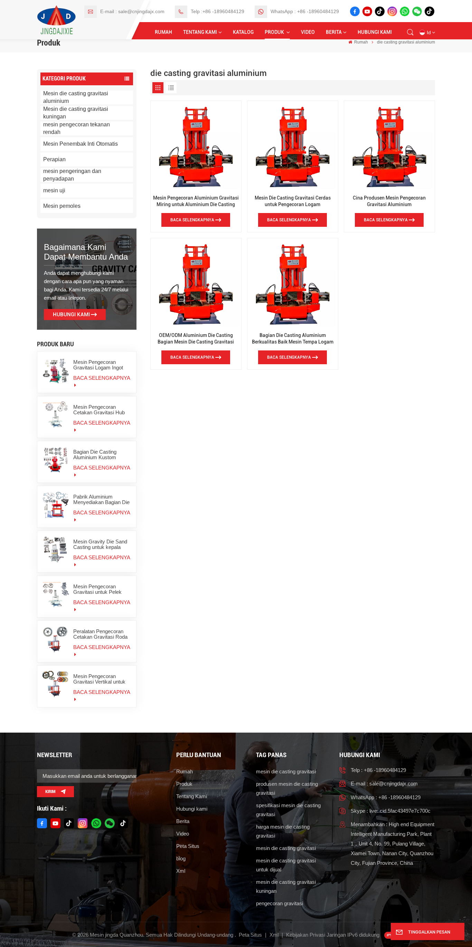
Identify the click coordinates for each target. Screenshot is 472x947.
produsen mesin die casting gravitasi (287, 788)
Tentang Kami (200, 32)
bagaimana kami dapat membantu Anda (86, 251)
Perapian (54, 159)
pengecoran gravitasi (279, 903)
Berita (334, 32)
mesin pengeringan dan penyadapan (72, 175)
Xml (180, 871)
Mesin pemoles (62, 206)
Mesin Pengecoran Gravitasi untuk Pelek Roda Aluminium (97, 589)
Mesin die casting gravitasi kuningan (75, 112)
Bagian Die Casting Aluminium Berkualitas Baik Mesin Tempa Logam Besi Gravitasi (292, 338)
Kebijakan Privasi (305, 935)
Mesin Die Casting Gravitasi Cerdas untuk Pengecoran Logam (293, 201)
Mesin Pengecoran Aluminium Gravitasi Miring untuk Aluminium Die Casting (196, 201)
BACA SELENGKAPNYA (101, 378)
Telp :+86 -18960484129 (217, 11)
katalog (243, 32)
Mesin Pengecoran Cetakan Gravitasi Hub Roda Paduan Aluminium (101, 409)
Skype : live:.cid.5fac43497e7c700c (391, 811)
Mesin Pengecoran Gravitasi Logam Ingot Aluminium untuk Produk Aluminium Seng (101, 364)
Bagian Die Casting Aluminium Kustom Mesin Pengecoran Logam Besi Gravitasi (97, 454)
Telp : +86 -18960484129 (378, 770)
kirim (50, 791)
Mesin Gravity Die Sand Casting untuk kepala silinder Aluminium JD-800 (100, 544)
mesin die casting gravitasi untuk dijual (286, 865)
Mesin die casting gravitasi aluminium (75, 97)
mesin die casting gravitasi (286, 771)
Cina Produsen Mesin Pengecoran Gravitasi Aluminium (389, 201)
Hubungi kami (375, 32)
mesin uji (54, 190)
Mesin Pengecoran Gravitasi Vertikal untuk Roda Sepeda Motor (99, 679)
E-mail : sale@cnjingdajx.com (132, 11)
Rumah (163, 32)
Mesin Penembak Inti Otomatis (80, 144)
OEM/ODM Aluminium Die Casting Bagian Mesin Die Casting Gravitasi (196, 338)
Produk (275, 32)
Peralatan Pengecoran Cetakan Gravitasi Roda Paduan (100, 634)
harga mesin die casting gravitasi (283, 831)
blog (181, 858)
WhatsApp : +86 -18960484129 (305, 11)
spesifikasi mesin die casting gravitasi (288, 809)
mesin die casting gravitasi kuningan (286, 886)
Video (308, 32)
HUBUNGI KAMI (71, 314)
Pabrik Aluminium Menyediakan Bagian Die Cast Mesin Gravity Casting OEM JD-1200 (101, 499)
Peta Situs (187, 846)
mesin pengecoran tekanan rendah (76, 128)
